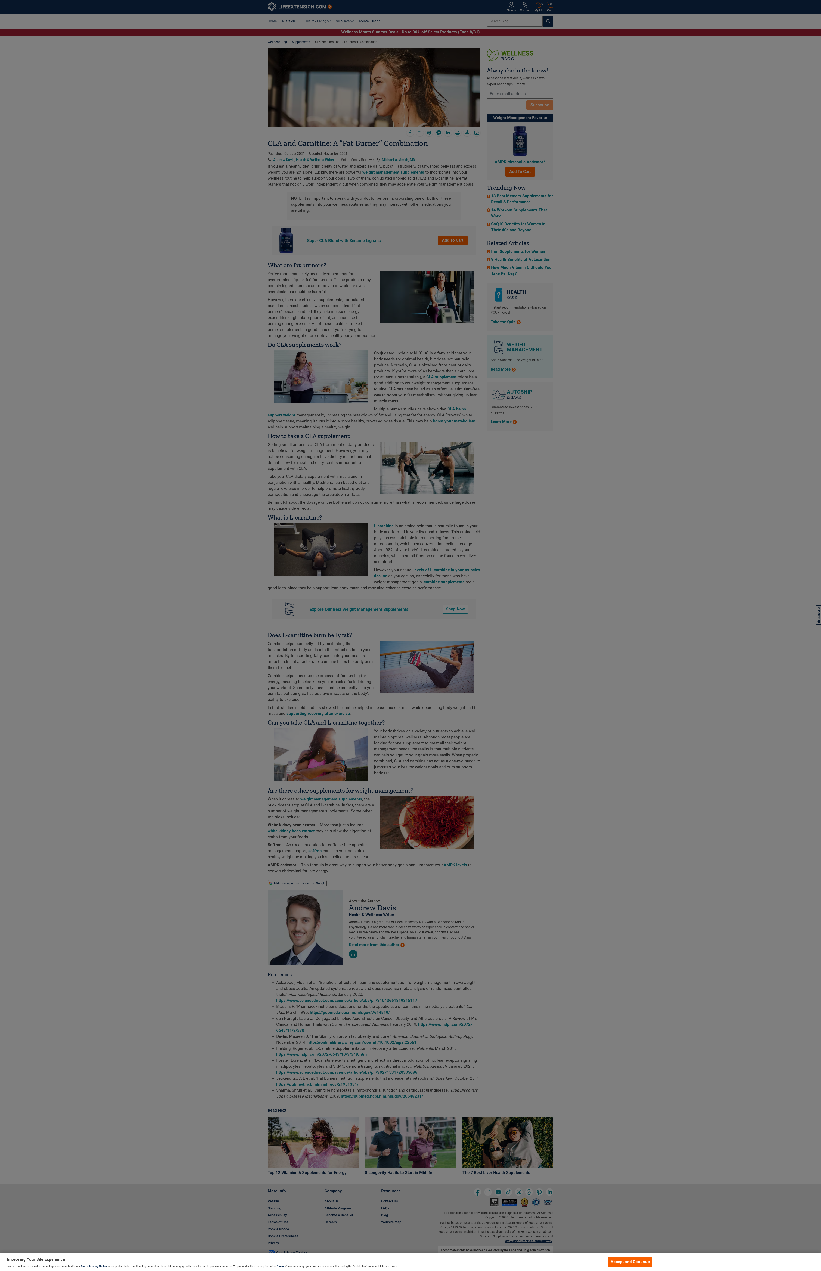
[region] (410, 1262)
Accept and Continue (630, 1261)
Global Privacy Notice (94, 1266)
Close (280, 1266)
